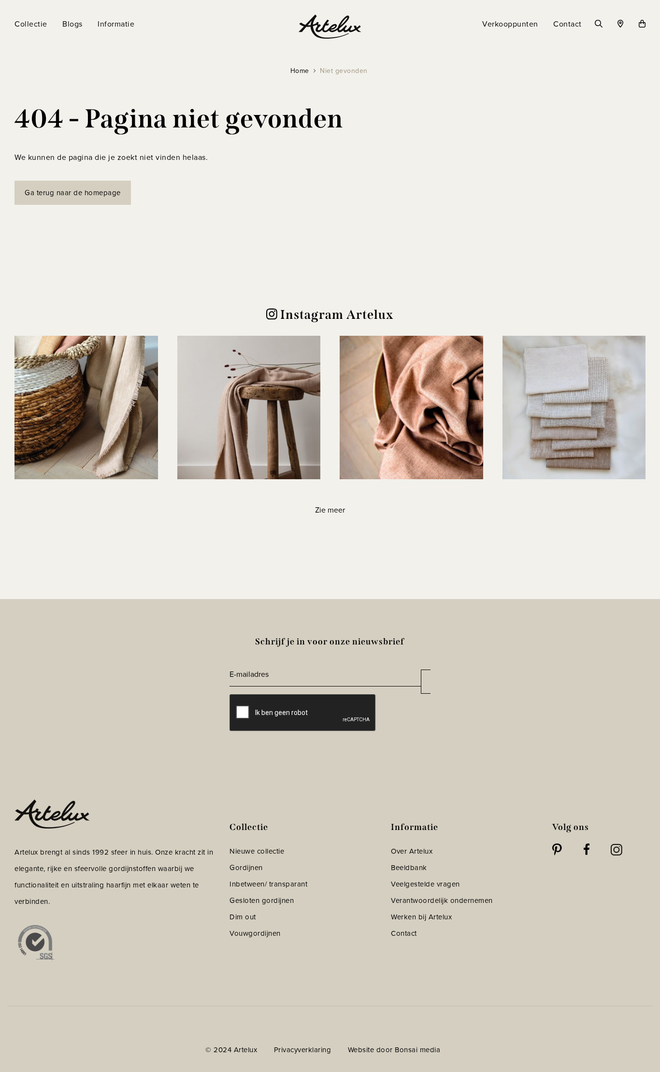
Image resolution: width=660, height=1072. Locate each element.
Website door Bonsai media (394, 1049)
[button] (86, 407)
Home (299, 71)
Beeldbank (409, 867)
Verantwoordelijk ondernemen (442, 900)
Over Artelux (411, 851)
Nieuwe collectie (257, 851)
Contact (404, 933)
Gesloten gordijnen (262, 900)
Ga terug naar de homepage (73, 192)
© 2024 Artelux (231, 1049)
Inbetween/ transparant (268, 884)
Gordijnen (246, 867)
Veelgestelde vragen (425, 884)
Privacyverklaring (302, 1049)
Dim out (243, 917)
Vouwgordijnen (255, 933)
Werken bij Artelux (421, 917)
